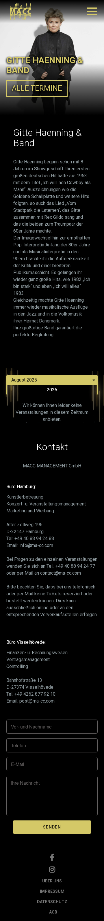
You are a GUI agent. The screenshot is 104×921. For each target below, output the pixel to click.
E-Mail (17, 764)
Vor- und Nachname (31, 727)
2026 (52, 389)
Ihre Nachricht (25, 783)
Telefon (18, 745)
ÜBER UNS (52, 881)
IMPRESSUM (52, 891)
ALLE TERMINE (37, 88)
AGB (53, 912)
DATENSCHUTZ (52, 901)
